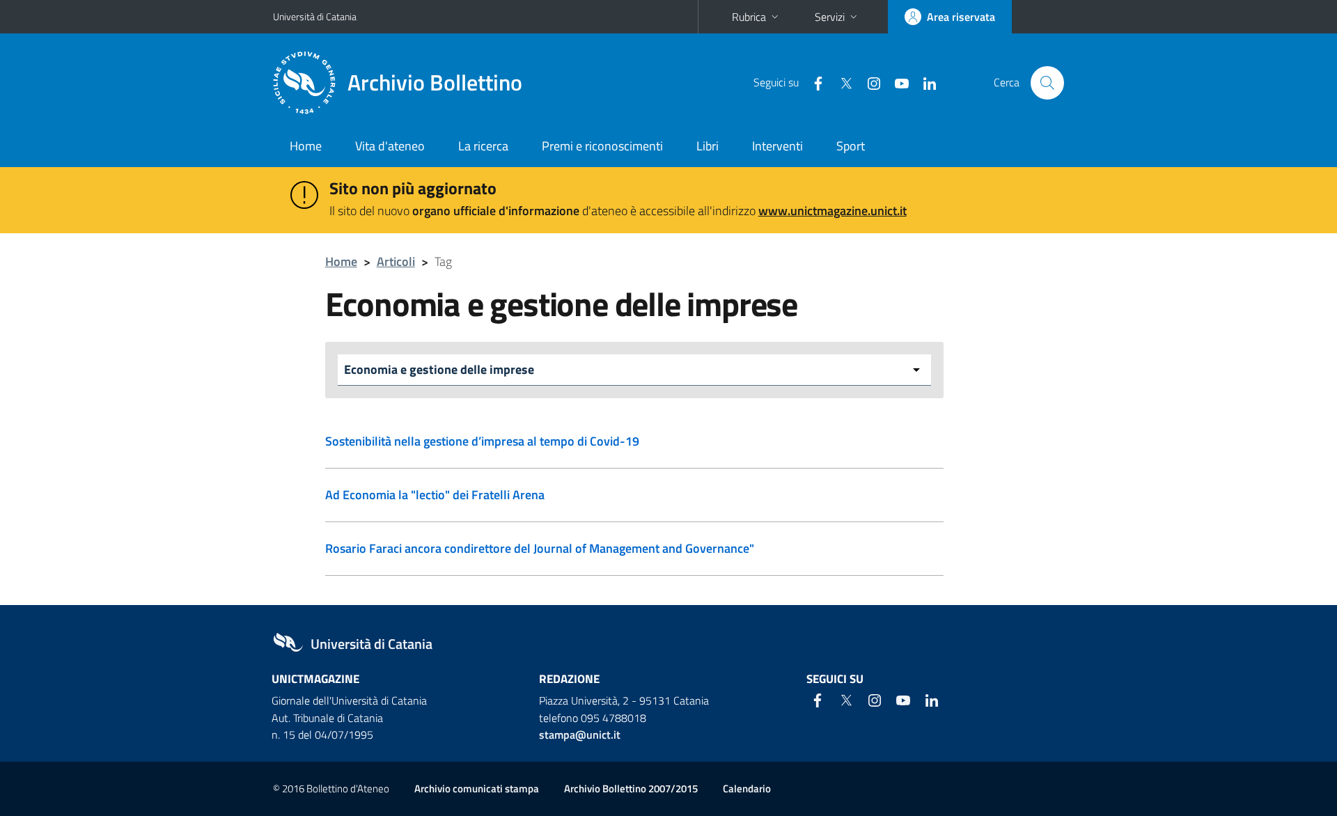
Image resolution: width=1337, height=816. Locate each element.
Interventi (777, 145)
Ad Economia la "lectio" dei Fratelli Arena (435, 494)
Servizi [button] (830, 16)
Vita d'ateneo (390, 145)
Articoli (396, 261)
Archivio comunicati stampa (476, 788)
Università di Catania (315, 16)
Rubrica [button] (749, 16)
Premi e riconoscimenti (602, 145)
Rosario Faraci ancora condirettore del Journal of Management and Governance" (539, 548)
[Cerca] (1047, 83)
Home (306, 145)
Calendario (747, 788)
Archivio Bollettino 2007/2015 (631, 788)
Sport (850, 145)
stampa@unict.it (579, 734)
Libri (707, 145)
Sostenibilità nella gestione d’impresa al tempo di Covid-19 (482, 441)
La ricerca (483, 145)
